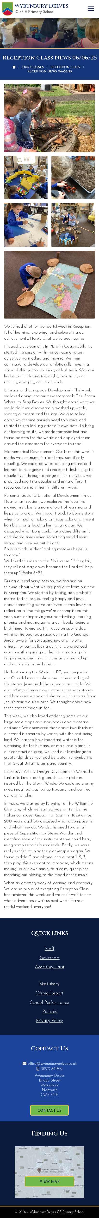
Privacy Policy (49, 1021)
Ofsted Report (49, 993)
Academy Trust (49, 967)
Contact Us (49, 1111)
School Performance (49, 1002)
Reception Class (65, 67)
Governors (50, 958)
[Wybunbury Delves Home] (7, 9)
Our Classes (33, 67)
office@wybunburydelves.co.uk (52, 1064)
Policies (50, 1012)
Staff (49, 949)
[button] (91, 8)
